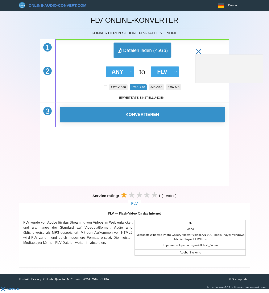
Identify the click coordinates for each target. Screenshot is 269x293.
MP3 (70, 279)
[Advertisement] (134, 156)
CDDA (104, 279)
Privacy (36, 279)
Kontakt (24, 279)
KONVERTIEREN (142, 114)
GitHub (48, 279)
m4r (78, 279)
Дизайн (60, 279)
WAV (95, 279)
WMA (86, 279)
